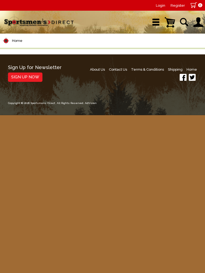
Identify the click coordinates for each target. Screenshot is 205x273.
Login (160, 5)
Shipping (175, 69)
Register (178, 5)
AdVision (91, 103)
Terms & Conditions (147, 69)
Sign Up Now (25, 77)
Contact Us (118, 69)
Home (17, 40)
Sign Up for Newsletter (35, 67)
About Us (97, 69)
